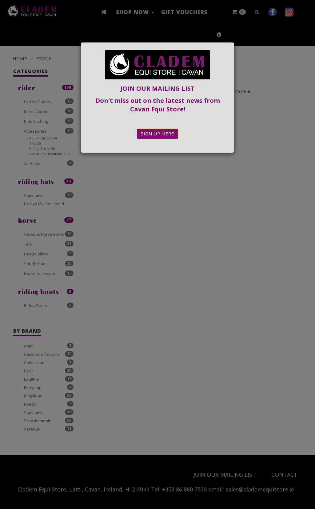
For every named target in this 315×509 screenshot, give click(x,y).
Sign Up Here (157, 134)
